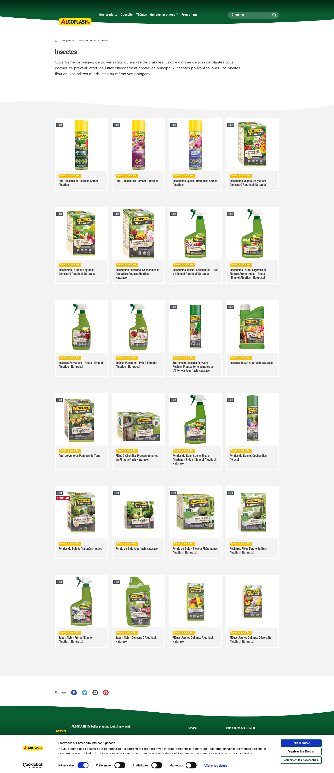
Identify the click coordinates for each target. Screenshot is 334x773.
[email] (95, 692)
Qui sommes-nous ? (164, 15)
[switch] (119, 765)
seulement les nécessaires (301, 760)
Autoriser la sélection (301, 751)
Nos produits (108, 15)
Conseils (127, 15)
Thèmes (141, 15)
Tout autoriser (301, 743)
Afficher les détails (215, 765)
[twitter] (84, 692)
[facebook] (74, 692)
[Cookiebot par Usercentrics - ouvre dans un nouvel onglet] (33, 765)
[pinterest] (105, 692)
